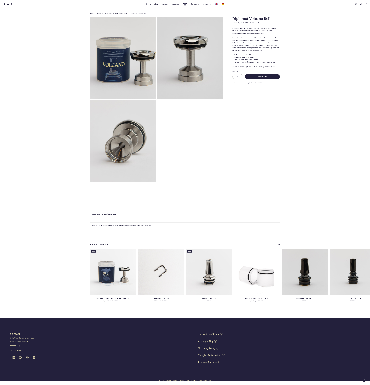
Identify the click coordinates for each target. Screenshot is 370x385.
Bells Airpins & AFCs (122, 13)
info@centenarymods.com (22, 338)
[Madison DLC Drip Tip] (305, 272)
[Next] (275, 275)
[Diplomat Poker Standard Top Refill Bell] (113, 272)
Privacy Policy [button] (205, 341)
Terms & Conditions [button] (208, 334)
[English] (217, 4)
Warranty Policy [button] (207, 348)
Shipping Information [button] (209, 355)
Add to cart (262, 77)
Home (92, 13)
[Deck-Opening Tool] (161, 272)
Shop (99, 13)
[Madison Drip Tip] (209, 272)
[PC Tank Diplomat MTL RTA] (257, 272)
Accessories (108, 13)
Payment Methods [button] (207, 362)
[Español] (223, 4)
